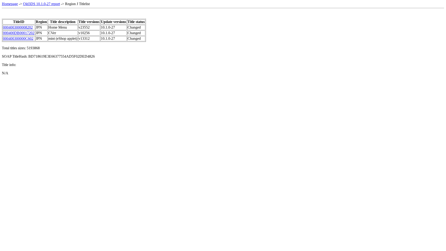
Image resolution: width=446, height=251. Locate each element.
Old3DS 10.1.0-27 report (41, 4)
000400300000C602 (18, 38)
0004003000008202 (18, 27)
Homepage (10, 4)
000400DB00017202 (18, 33)
